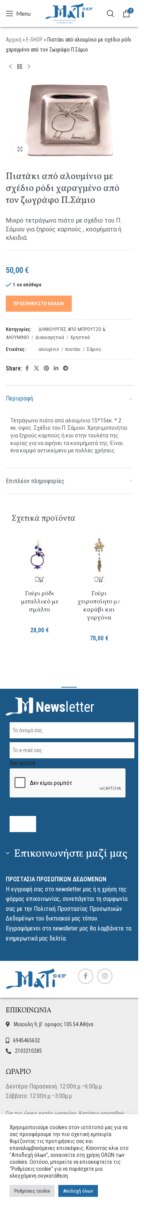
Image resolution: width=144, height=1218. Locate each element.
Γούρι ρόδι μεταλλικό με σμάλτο (39, 601)
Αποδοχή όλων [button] (78, 1191)
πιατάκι (73, 349)
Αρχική (14, 40)
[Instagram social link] (105, 976)
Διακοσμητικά (49, 337)
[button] (39, 579)
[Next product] (28, 66)
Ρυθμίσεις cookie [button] (32, 1191)
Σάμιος (94, 349)
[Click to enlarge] (20, 149)
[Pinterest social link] (46, 368)
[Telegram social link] (66, 368)
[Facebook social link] (26, 368)
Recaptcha (22, 763)
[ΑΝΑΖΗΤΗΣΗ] (110, 13)
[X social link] (36, 368)
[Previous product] (10, 66)
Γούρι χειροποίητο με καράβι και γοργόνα (99, 605)
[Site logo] (69, 13)
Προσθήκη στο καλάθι (38, 303)
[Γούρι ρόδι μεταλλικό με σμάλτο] (39, 555)
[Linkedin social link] (56, 368)
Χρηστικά (80, 337)
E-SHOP (34, 40)
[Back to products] (19, 66)
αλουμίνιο (48, 349)
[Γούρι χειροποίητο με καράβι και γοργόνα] (99, 555)
